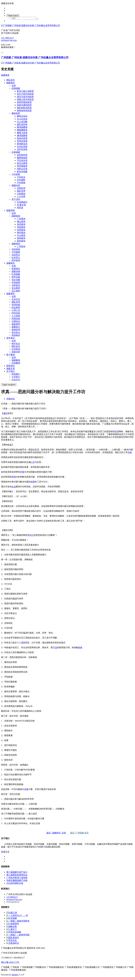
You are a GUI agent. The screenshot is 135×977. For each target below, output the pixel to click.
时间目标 (16, 313)
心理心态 (16, 310)
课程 (5, 413)
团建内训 (16, 185)
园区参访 (16, 346)
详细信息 (10, 399)
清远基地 (21, 227)
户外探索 (16, 174)
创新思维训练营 (24, 102)
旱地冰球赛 (22, 141)
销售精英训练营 (24, 110)
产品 (55, 647)
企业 (14, 486)
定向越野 (21, 180)
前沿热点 (16, 332)
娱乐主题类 (22, 163)
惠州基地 (21, 232)
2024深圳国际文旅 (14, 883)
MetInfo (15, 975)
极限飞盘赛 (22, 133)
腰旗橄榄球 (22, 130)
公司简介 (16, 377)
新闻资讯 (10, 366)
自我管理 (21, 188)
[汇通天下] (11, 929)
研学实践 (16, 277)
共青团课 (16, 282)
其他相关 (16, 335)
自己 (31, 535)
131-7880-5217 (7, 38)
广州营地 (21, 246)
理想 (23, 642)
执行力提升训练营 (25, 94)
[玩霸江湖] (11, 912)
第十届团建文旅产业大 (16, 872)
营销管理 (16, 330)
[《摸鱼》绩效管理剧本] (18, 921)
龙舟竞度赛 (22, 149)
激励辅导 (16, 324)
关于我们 (10, 371)
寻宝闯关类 (22, 160)
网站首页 (10, 80)
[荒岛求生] (11, 940)
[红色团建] (11, 918)
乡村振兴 (16, 285)
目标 (130, 452)
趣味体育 (16, 113)
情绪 (80, 647)
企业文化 (16, 299)
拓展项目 (16, 268)
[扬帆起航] (11, 926)
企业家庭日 (22, 202)
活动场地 (16, 249)
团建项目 (10, 83)
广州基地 (21, 219)
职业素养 (16, 307)
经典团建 (16, 88)
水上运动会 (22, 119)
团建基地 (16, 216)
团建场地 (10, 210)
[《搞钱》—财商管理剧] (18, 935)
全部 (14, 85)
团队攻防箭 (22, 124)
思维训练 (16, 318)
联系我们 (16, 374)
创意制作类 (22, 155)
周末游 (20, 207)
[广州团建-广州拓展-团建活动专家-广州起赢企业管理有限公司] (67, 25)
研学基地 (16, 260)
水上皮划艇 (22, 121)
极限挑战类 (22, 158)
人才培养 (21, 196)
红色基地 (16, 349)
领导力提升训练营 (25, 97)
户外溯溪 (21, 183)
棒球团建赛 (22, 127)
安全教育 (16, 288)
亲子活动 (16, 199)
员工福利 (16, 291)
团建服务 (5, 75)
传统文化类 (22, 169)
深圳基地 (21, 224)
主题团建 (16, 152)
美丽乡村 (16, 352)
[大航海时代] (12, 943)
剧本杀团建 (22, 171)
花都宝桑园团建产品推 (16, 880)
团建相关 (10, 263)
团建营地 (16, 244)
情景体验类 (22, 166)
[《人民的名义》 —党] (17, 915)
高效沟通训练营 (24, 105)
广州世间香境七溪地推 (16, 877)
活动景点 (16, 255)
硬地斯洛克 (22, 144)
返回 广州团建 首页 (79, 833)
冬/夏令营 (21, 205)
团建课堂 (10, 293)
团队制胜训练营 (24, 108)
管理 (117, 431)
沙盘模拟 (21, 194)
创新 (33, 482)
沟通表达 (16, 321)
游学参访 (10, 338)
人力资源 (16, 316)
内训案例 (16, 363)
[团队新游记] (12, 937)
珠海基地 (21, 238)
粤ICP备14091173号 (10, 962)
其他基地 (21, 241)
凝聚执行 (16, 327)
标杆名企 (16, 343)
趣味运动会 (22, 116)
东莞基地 (21, 230)
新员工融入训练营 (25, 91)
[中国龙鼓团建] (13, 932)
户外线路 (16, 252)
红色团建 (16, 274)
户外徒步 (21, 177)
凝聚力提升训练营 (25, 99)
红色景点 (16, 257)
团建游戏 (16, 271)
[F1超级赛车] (12, 924)
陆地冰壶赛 (22, 138)
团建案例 (16, 360)
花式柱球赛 (22, 146)
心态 (33, 462)
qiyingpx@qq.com (9, 40)
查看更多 (5, 852)
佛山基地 (21, 221)
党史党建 (16, 280)
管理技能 (16, 305)
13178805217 (12, 897)
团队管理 (21, 191)
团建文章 (10, 368)
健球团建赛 (22, 135)
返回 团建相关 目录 (56, 833)
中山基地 (21, 235)
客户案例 (10, 354)
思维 (22, 472)
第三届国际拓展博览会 (16, 875)
